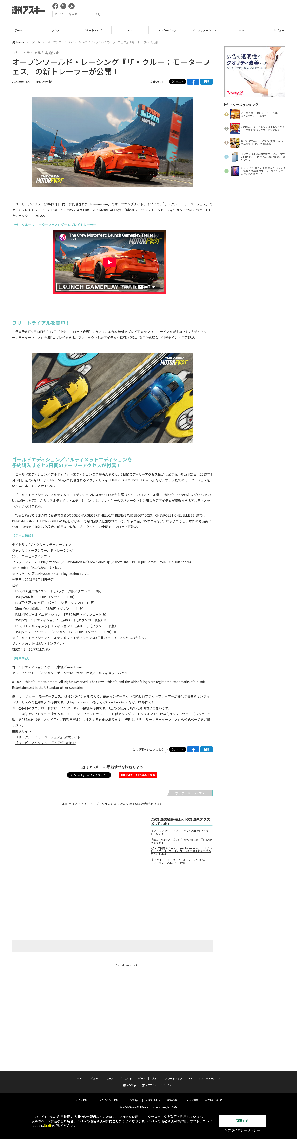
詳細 (47, 1126)
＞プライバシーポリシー (242, 1130)
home (20, 42)
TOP (241, 30)
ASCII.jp (131, 1085)
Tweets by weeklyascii (126, 965)
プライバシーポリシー (111, 1100)
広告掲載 (172, 1100)
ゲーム (18, 30)
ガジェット (126, 1078)
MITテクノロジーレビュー (160, 1085)
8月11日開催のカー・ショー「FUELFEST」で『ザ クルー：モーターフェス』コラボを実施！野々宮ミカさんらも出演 (181, 851)
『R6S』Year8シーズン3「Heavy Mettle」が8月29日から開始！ (182, 841)
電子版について (213, 1100)
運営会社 (134, 1100)
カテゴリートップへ (191, 793)
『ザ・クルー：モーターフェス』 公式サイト (47, 737)
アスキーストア (167, 30)
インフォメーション (204, 30)
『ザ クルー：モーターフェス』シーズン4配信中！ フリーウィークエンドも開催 (180, 861)
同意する (242, 1121)
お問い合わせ (153, 1100)
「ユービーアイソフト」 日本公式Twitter (45, 742)
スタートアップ (93, 30)
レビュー (93, 1078)
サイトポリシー (83, 1100)
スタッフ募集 (191, 1100)
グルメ (56, 30)
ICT (130, 30)
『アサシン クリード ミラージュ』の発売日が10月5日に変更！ (181, 832)
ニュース (109, 1078)
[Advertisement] (211, 11)
